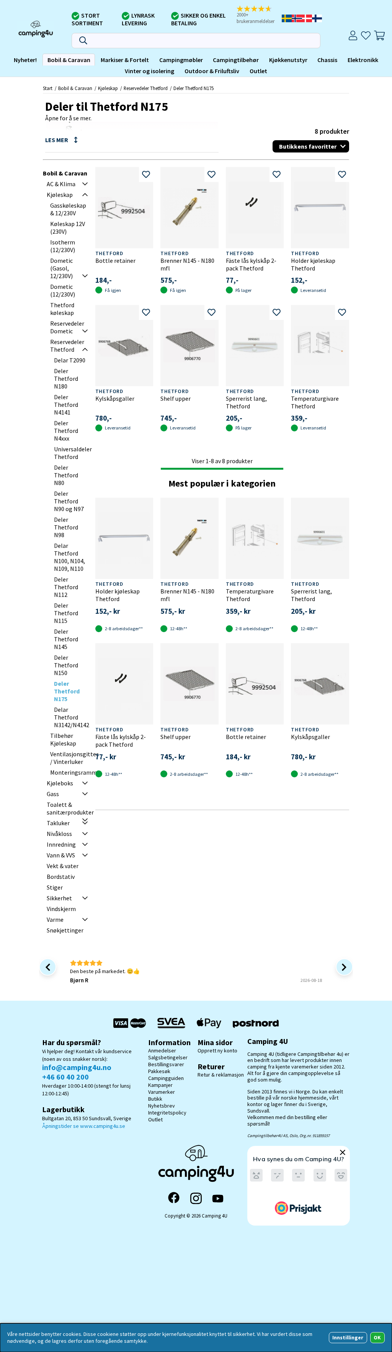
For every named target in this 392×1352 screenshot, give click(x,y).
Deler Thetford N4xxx (66, 430)
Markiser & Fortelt (125, 60)
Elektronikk (363, 60)
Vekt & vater (62, 866)
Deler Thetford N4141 (66, 404)
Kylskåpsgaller (114, 398)
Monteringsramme (75, 772)
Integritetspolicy (167, 1112)
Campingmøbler (181, 60)
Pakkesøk (159, 1071)
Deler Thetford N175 (193, 88)
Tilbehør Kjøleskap (63, 739)
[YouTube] (218, 1198)
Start (47, 88)
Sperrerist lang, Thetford (246, 402)
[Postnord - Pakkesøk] (255, 1023)
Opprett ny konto (217, 1050)
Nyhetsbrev (161, 1105)
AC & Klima (61, 184)
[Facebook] (174, 1198)
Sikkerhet (59, 898)
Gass (53, 794)
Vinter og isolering (149, 71)
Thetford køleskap (62, 308)
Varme (55, 919)
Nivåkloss (59, 833)
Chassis (327, 60)
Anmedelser (162, 1050)
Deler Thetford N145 (66, 639)
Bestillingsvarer (166, 1064)
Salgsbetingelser (168, 1057)
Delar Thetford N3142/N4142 (71, 717)
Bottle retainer (115, 260)
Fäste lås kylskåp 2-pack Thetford (251, 264)
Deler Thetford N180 (66, 378)
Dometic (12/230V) (62, 290)
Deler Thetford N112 (66, 586)
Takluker (58, 823)
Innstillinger (347, 1337)
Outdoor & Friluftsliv (212, 71)
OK (377, 1337)
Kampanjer (160, 1085)
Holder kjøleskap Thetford (313, 264)
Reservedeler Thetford (146, 88)
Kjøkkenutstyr (288, 60)
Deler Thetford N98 (66, 527)
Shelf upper (175, 398)
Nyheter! (25, 60)
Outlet (258, 71)
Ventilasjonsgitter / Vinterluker (74, 757)
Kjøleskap (108, 88)
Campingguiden (166, 1078)
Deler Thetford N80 (66, 475)
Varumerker (161, 1091)
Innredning (61, 844)
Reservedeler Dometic (67, 327)
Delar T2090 (69, 360)
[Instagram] (196, 1198)
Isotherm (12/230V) (62, 246)
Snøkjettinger (65, 930)
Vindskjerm (61, 909)
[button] (258, 15)
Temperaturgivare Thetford (315, 402)
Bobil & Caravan (68, 60)
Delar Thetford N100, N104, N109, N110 (69, 557)
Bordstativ (61, 876)
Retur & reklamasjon (221, 1074)
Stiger (55, 887)
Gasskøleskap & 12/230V (68, 209)
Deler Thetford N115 (66, 612)
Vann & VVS (61, 855)
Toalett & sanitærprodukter (70, 808)
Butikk (155, 1098)
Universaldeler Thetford (73, 452)
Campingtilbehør (236, 60)
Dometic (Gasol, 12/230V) (61, 268)
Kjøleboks (60, 783)
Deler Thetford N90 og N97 (69, 501)
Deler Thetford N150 (66, 665)
